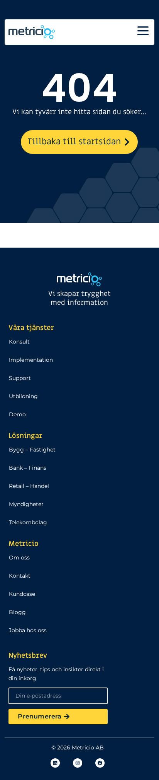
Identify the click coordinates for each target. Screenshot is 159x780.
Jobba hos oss (28, 630)
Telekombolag (28, 522)
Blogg (17, 612)
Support (20, 378)
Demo (17, 414)
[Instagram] (77, 763)
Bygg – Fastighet (32, 449)
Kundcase (22, 593)
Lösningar (25, 435)
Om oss (19, 557)
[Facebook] (100, 763)
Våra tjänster (31, 327)
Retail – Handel (29, 485)
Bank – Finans (27, 467)
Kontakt (19, 575)
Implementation (31, 359)
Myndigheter (26, 504)
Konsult (19, 341)
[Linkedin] (55, 763)
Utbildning (23, 396)
